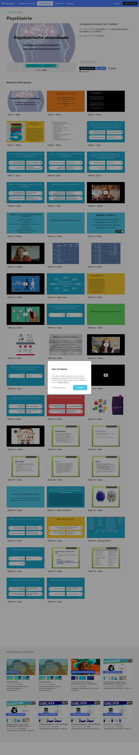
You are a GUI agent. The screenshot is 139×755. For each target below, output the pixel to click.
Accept (80, 387)
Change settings (59, 387)
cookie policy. (63, 382)
